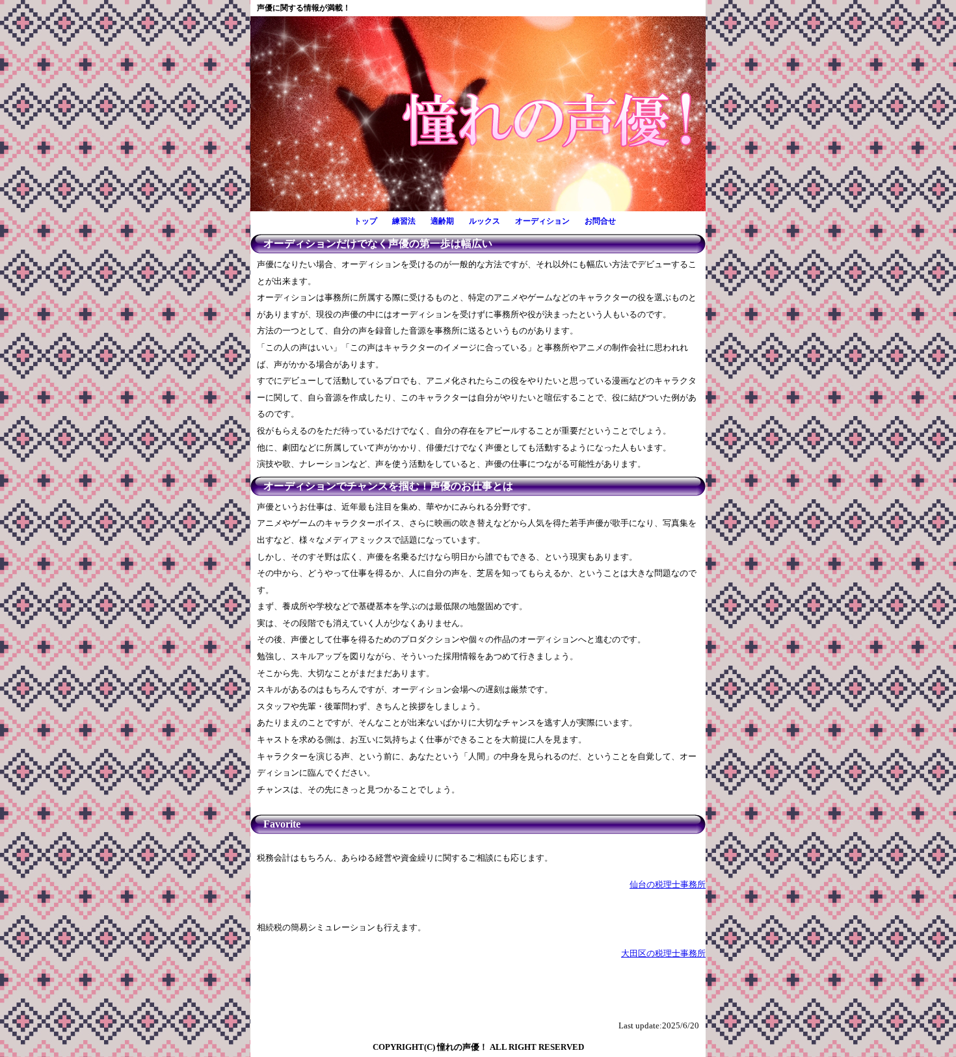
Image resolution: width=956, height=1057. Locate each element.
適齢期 (442, 221)
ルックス (484, 221)
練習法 (404, 221)
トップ (365, 221)
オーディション (542, 221)
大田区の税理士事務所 (663, 953)
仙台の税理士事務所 (668, 884)
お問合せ (600, 221)
